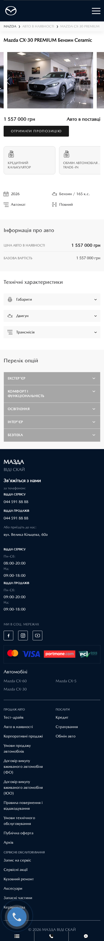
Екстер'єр (17, 378)
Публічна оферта (18, 833)
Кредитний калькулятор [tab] (19, 165)
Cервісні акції (16, 869)
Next (96, 81)
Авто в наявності (18, 726)
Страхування (67, 726)
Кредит (62, 717)
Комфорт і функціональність (26, 393)
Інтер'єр (15, 422)
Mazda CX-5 (66, 681)
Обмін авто (65, 736)
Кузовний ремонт (19, 879)
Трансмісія (25, 332)
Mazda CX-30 (15, 689)
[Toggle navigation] (96, 11)
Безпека (15, 435)
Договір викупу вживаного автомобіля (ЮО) (23, 787)
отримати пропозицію (36, 131)
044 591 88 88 (16, 501)
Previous (8, 81)
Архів (8, 842)
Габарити (24, 299)
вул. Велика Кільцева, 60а (26, 534)
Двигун (22, 315)
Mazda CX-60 (15, 681)
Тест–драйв (13, 717)
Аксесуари (13, 888)
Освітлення (19, 409)
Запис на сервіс (17, 860)
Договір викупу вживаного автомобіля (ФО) (23, 766)
